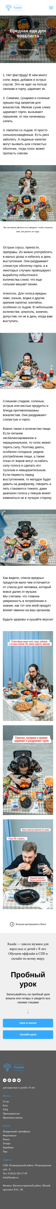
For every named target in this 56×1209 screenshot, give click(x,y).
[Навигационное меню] (51, 7)
